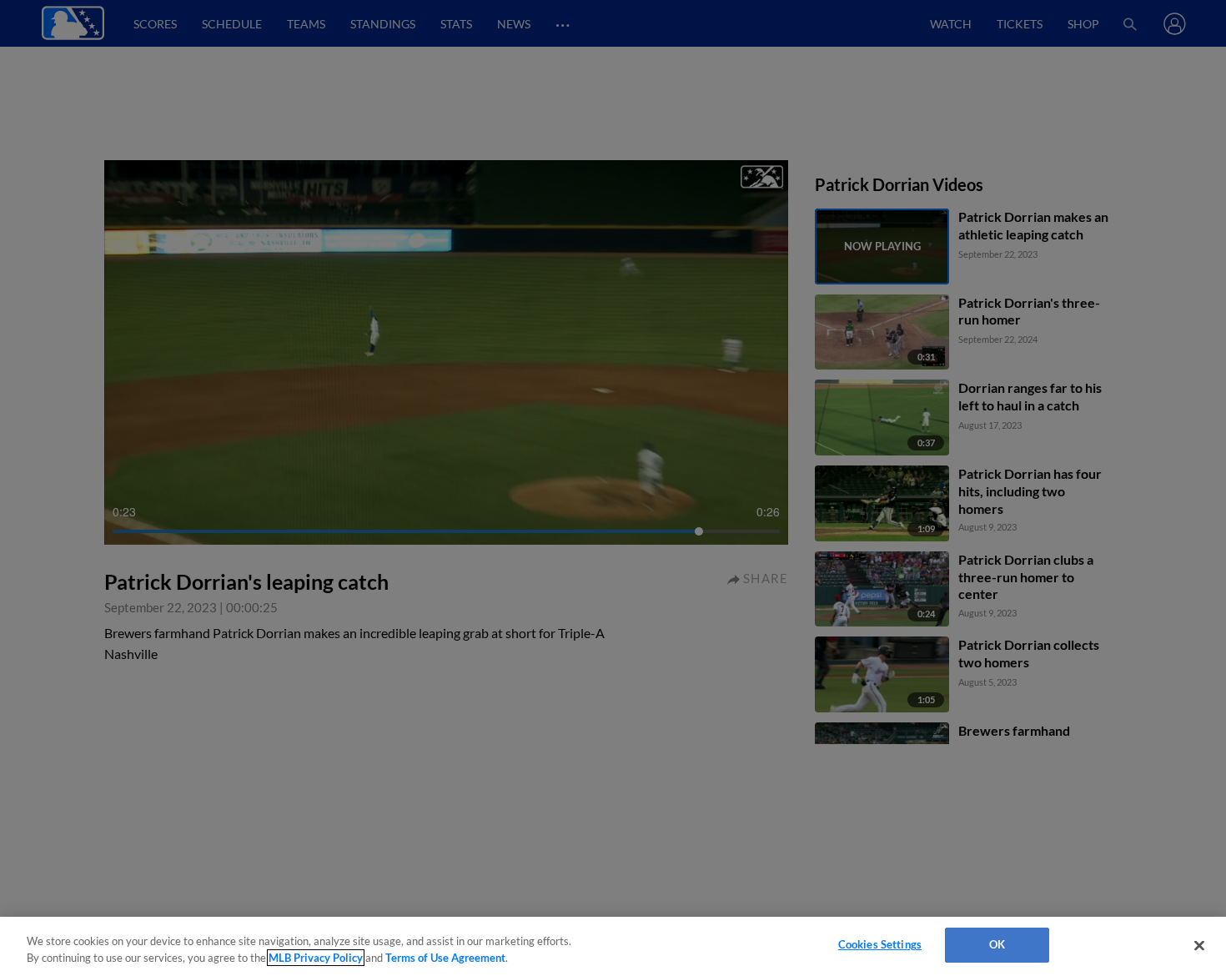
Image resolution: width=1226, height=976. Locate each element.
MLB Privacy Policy (316, 957)
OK (997, 944)
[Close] (1199, 945)
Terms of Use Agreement (445, 957)
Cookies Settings (880, 944)
